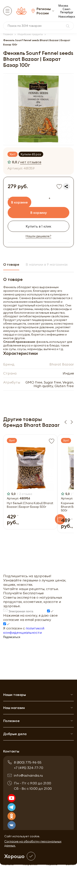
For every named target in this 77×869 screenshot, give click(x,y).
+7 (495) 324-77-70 (28, 768)
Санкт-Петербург (66, 10)
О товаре (11, 264)
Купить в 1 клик (38, 226)
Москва (63, 5)
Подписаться (11, 637)
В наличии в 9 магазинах (47, 264)
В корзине (19, 202)
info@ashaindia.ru (28, 775)
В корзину (38, 212)
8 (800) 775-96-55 (27, 762)
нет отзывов (30, 162)
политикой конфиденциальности (23, 630)
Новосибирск (66, 16)
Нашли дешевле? (38, 236)
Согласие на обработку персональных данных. (32, 843)
